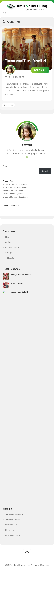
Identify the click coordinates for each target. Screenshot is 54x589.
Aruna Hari (8, 105)
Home (8, 237)
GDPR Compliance (13, 535)
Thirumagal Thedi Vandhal (25, 60)
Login (9, 252)
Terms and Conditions (14, 514)
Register (11, 258)
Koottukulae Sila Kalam (13, 191)
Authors (8, 242)
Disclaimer (9, 530)
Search (6, 166)
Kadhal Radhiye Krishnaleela (15, 187)
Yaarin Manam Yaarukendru (15, 184)
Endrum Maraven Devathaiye (15, 197)
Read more (39, 70)
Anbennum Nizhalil (19, 292)
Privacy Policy (11, 525)
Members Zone (12, 247)
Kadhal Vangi (17, 283)
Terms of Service (12, 519)
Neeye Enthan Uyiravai (13, 194)
